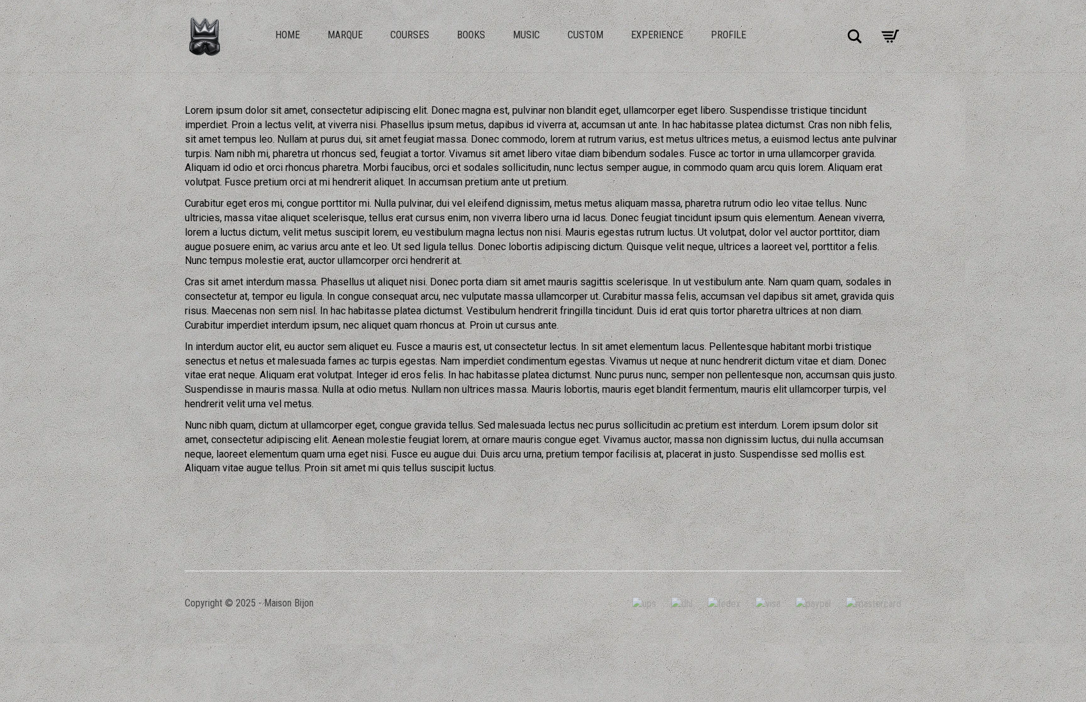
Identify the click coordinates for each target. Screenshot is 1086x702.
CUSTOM (585, 35)
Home (287, 35)
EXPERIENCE (657, 35)
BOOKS (471, 35)
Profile (728, 35)
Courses (409, 35)
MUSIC (526, 35)
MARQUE (345, 35)
